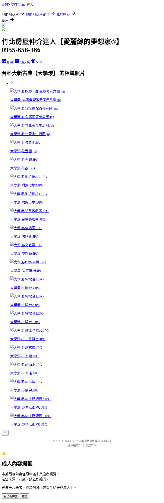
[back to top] (5, 433)
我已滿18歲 (10, 496)
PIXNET (67, 441)
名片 (39, 62)
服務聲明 (91, 445)
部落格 (25, 62)
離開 (24, 496)
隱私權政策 (74, 445)
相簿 (11, 62)
